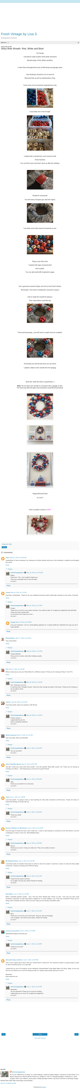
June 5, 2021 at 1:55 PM (27, 931)
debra (7, 557)
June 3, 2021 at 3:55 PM (34, 748)
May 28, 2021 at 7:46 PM (34, 715)
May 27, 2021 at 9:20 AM (16, 669)
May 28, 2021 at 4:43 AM (19, 702)
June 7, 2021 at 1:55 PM (34, 944)
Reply (7, 565)
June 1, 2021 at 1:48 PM (17, 797)
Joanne (8, 702)
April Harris (9, 894)
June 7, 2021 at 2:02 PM (34, 911)
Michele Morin (10, 638)
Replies (10, 569)
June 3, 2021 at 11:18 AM (35, 828)
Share (4, 547)
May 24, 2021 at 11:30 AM (35, 572)
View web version (40, 1038)
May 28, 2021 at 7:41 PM (34, 651)
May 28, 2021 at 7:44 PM (34, 682)
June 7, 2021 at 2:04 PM (34, 986)
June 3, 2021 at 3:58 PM (34, 812)
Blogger (43, 1087)
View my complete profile (8, 1083)
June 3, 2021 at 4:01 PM (34, 876)
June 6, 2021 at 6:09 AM (30, 960)
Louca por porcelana (13, 931)
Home (40, 1034)
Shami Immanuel (11, 735)
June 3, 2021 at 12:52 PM (26, 861)
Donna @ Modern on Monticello (16, 828)
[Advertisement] (40, 16)
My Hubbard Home (12, 861)
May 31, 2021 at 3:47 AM (25, 735)
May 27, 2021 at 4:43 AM (23, 638)
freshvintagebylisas (17, 572)
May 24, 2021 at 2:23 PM (23, 622)
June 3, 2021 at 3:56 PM (34, 779)
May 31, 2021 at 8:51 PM (29, 764)
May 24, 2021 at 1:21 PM (18, 592)
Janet (7, 797)
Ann (7, 669)
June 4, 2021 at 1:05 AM (21, 894)
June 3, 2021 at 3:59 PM (34, 843)
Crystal (8, 592)
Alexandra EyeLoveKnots (14, 960)
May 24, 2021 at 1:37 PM (34, 605)
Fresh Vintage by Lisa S (19, 34)
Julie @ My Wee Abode (13, 764)
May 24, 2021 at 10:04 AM (18, 557)
